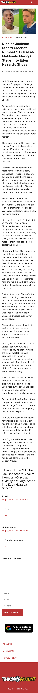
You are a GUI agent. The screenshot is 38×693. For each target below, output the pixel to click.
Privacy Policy (10, 658)
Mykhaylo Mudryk (16, 71)
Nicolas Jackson (28, 71)
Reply (7, 515)
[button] (32, 2)
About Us (7, 644)
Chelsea (7, 71)
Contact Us (8, 651)
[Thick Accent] (8, 2)
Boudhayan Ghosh (21, 37)
